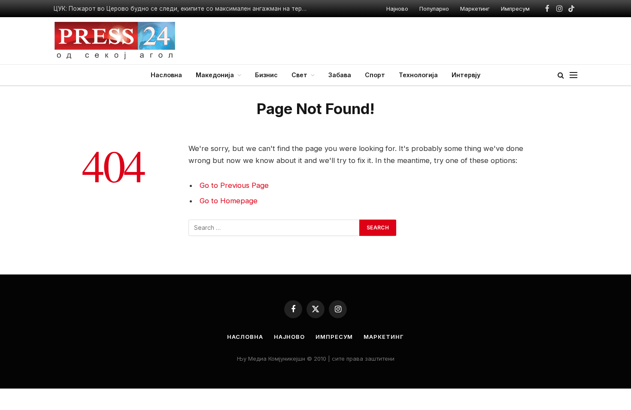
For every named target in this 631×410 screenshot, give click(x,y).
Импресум (515, 8)
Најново (397, 8)
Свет (299, 74)
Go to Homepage (229, 200)
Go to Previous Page (234, 185)
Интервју (466, 74)
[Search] (561, 75)
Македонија (215, 74)
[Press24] (115, 40)
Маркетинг (475, 8)
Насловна (166, 74)
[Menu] (573, 75)
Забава (339, 74)
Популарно (434, 8)
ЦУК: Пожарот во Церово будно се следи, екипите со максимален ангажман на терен (181, 8)
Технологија (418, 74)
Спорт (375, 74)
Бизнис (266, 74)
